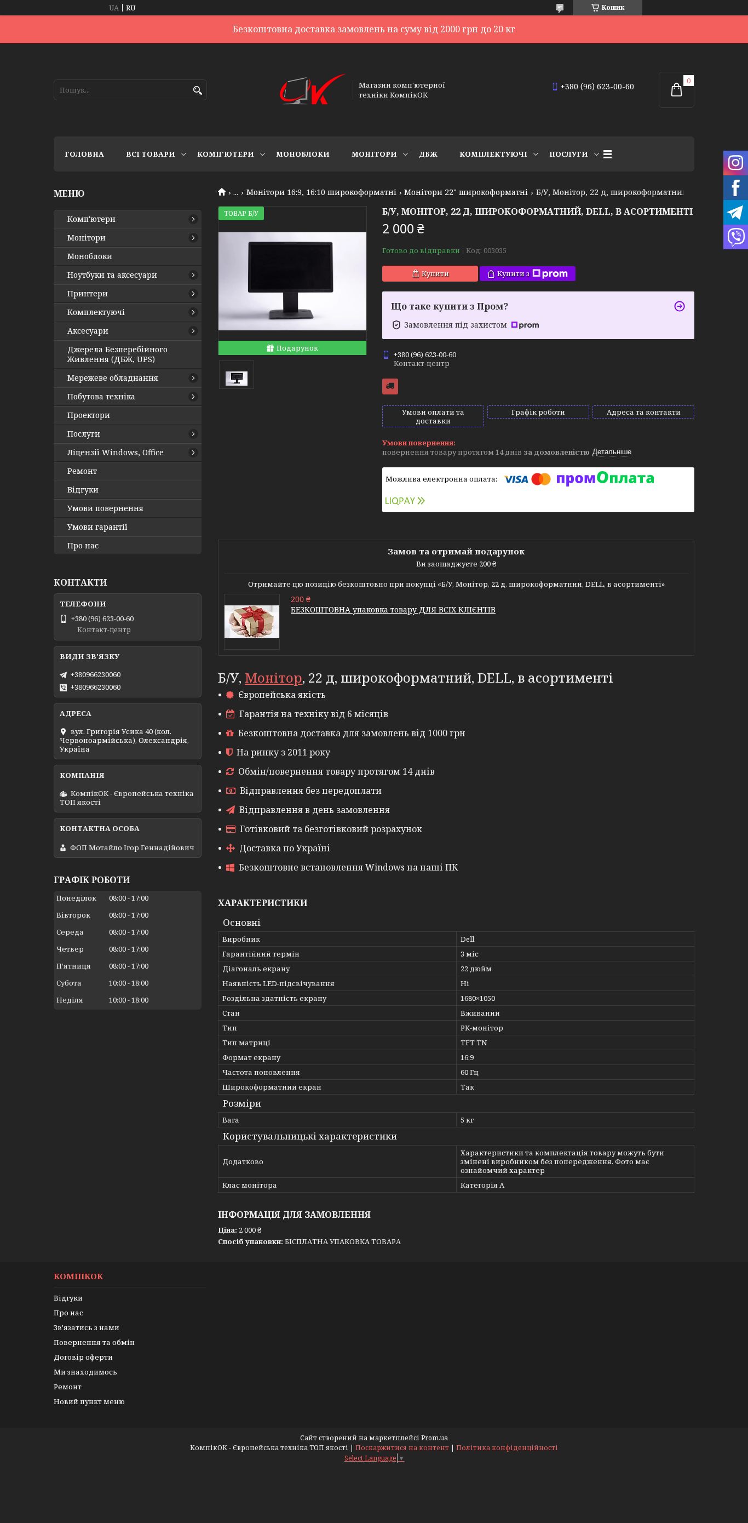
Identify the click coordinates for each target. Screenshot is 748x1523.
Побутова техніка (101, 397)
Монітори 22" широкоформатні (466, 192)
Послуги (568, 154)
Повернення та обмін (94, 1342)
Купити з (513, 273)
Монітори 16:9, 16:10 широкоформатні (321, 192)
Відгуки (83, 490)
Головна (84, 154)
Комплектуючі (493, 154)
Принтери (87, 294)
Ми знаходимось (85, 1372)
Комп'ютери (225, 154)
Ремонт (82, 471)
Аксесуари (87, 331)
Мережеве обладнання (112, 378)
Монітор (273, 677)
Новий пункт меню (89, 1401)
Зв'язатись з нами (86, 1327)
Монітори (374, 154)
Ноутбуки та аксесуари (112, 275)
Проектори (88, 415)
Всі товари (150, 154)
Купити (435, 273)
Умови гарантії (97, 527)
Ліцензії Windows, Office (115, 452)
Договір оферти (83, 1357)
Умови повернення (105, 508)
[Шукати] (197, 90)
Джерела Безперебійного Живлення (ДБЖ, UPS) (117, 354)
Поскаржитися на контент (402, 1447)
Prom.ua (434, 1437)
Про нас (83, 546)
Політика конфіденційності (507, 1447)
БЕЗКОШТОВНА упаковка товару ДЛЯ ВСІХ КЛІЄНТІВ (393, 609)
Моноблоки (303, 154)
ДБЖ (428, 154)
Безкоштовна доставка (390, 386)
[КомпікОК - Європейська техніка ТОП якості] (313, 90)
